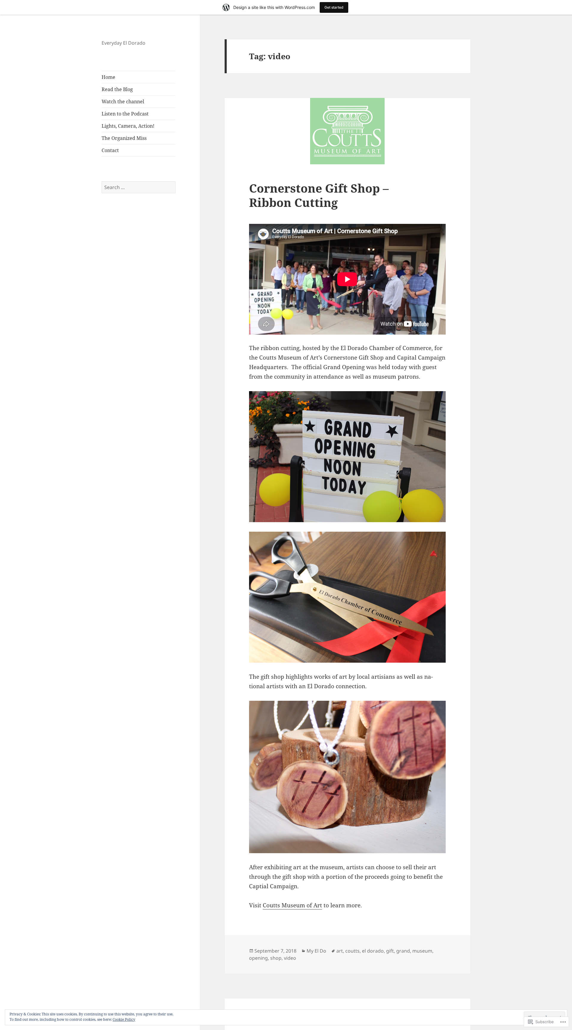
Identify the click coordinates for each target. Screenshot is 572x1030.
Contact (110, 150)
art (339, 951)
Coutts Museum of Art (292, 905)
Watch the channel (123, 101)
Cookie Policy (124, 1019)
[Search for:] (138, 187)
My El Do (316, 951)
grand (403, 951)
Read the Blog (117, 89)
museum (422, 951)
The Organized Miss (124, 138)
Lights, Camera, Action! (128, 126)
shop (276, 958)
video (290, 958)
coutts (352, 951)
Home (108, 77)
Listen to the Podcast (125, 113)
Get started (333, 7)
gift (390, 951)
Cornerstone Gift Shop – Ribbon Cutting (319, 195)
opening (258, 958)
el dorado (373, 951)
